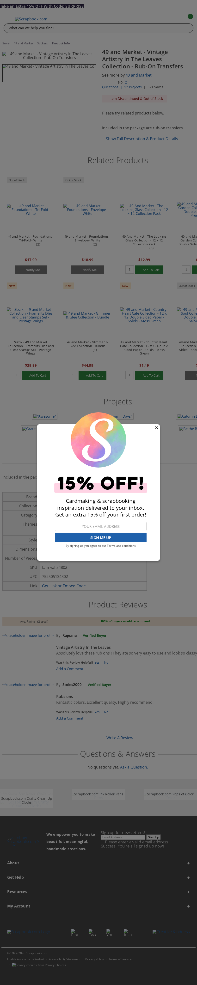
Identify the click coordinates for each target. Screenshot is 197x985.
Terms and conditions (121, 546)
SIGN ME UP (100, 537)
